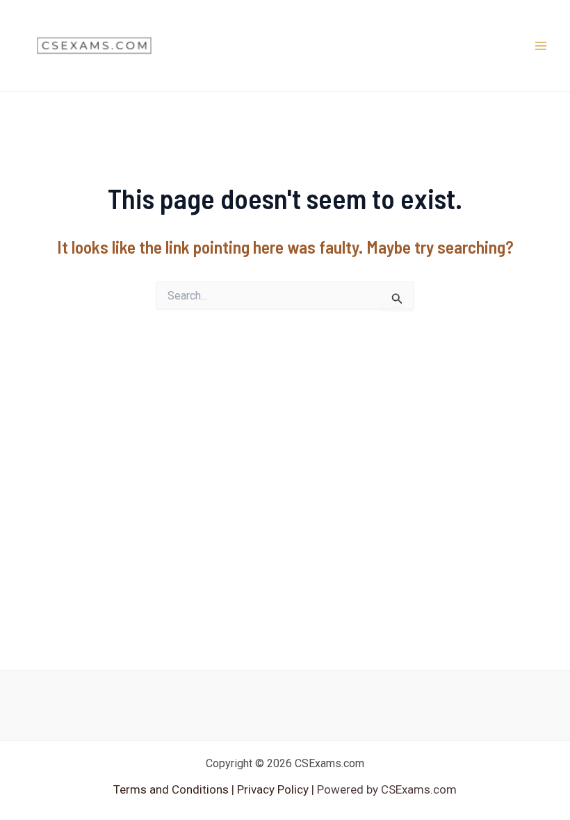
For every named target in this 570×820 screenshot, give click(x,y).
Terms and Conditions (172, 789)
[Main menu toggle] (541, 46)
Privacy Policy (271, 789)
